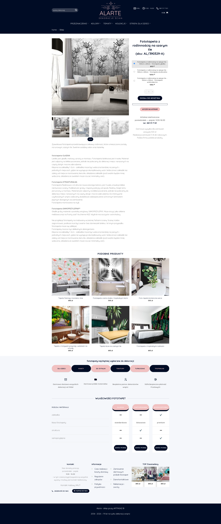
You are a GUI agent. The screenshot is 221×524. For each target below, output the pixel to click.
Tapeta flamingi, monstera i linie (70, 298)
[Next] (124, 77)
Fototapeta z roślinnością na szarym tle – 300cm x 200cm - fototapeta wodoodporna (152, 80)
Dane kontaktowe (120, 479)
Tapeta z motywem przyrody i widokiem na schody (70, 347)
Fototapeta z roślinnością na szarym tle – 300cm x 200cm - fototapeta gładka (152, 63)
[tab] (90, 139)
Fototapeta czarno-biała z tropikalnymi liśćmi (110, 298)
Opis (90, 139)
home (54, 30)
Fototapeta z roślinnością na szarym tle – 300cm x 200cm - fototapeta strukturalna (152, 71)
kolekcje (120, 23)
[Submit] (76, 10)
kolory (95, 23)
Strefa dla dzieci (139, 23)
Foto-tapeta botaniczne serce (150, 298)
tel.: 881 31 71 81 (150, 123)
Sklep (62, 30)
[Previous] (56, 77)
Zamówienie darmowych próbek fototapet (120, 472)
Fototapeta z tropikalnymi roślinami (150, 346)
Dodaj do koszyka (150, 98)
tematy (107, 23)
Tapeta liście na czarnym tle (110, 346)
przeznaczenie (78, 23)
